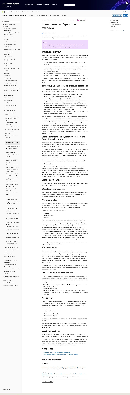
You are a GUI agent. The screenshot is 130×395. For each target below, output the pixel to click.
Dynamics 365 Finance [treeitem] (8, 280)
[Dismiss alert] (127, 3)
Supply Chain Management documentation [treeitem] (10, 29)
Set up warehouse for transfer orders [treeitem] (13, 229)
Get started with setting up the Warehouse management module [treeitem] (12, 118)
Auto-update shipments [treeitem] (11, 197)
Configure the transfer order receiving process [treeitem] (12, 178)
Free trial (125, 15)
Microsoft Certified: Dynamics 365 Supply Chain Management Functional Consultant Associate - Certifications (64, 374)
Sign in (126, 11)
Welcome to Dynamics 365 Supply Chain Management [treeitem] (11, 33)
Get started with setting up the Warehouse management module (61, 354)
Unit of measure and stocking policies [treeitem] (12, 219)
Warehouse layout (115, 22)
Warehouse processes (116, 24)
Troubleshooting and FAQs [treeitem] (10, 42)
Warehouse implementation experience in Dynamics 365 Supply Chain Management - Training (64, 367)
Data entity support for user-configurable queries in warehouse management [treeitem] (12, 243)
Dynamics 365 (48, 20)
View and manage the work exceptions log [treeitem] (12, 234)
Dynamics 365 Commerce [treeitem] (8, 282)
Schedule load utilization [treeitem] (11, 211)
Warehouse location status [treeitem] (12, 206)
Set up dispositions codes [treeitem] (12, 216)
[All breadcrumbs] (43, 20)
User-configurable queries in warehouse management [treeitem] (12, 238)
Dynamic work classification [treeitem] (12, 164)
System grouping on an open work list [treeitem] (12, 223)
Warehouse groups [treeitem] (10, 152)
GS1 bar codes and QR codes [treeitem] (12, 226)
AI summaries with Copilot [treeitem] (10, 44)
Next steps (113, 26)
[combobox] (11, 22)
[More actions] (87, 20)
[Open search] (123, 12)
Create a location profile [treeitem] (11, 199)
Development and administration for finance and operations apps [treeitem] (11, 277)
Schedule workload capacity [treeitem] (12, 213)
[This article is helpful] (122, 31)
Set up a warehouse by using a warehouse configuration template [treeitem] (13, 148)
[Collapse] (20, 19)
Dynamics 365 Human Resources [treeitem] (10, 285)
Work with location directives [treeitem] (12, 167)
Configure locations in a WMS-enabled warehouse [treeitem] (13, 202)
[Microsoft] (2, 12)
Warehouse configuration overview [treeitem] (12, 143)
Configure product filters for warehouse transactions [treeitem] (12, 174)
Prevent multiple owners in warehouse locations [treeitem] (12, 185)
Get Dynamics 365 (117, 15)
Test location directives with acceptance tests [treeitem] (12, 170)
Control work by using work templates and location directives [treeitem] (12, 160)
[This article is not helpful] (123, 31)
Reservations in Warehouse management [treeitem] (11, 123)
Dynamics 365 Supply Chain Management (62, 20)
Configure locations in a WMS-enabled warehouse (57, 352)
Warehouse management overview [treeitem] (10, 113)
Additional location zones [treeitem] (11, 208)
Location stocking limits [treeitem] (11, 182)
